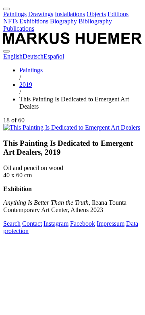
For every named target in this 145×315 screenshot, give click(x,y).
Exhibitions (33, 21)
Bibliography (95, 21)
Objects (96, 13)
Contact (32, 223)
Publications (18, 28)
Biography (63, 21)
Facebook (82, 223)
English (13, 56)
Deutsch (33, 56)
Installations (70, 13)
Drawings (40, 13)
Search (12, 223)
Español (54, 56)
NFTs (10, 21)
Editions (118, 13)
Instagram (56, 223)
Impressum (110, 223)
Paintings (15, 13)
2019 (25, 84)
